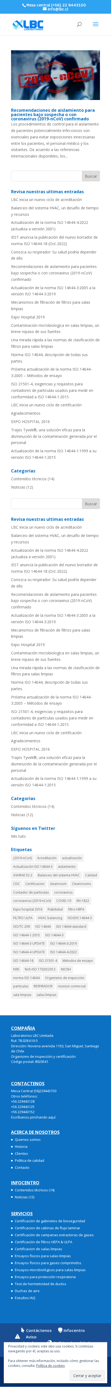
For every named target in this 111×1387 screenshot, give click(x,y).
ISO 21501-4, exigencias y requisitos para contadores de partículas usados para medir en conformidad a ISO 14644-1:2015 (52, 390)
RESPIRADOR (43, 986)
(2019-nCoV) (22, 858)
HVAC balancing (50, 918)
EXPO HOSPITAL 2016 (30, 421)
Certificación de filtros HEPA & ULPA (43, 1241)
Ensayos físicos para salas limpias (43, 1255)
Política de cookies (50, 1365)
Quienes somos (28, 1139)
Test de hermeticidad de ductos (40, 1283)
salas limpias (46, 994)
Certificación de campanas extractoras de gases (54, 1234)
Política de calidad (29, 1160)
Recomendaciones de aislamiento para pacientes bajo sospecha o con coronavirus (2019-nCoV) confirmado (53, 114)
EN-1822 (83, 900)
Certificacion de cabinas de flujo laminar (47, 1227)
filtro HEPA (76, 909)
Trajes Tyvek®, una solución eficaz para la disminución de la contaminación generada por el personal (54, 436)
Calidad (91, 875)
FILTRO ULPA (23, 918)
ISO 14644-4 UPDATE (29, 952)
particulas (20, 986)
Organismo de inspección (64, 978)
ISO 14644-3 (54, 935)
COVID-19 (63, 900)
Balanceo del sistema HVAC (59, 875)
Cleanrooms (81, 883)
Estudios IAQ (25, 1297)
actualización (72, 858)
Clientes (21, 1153)
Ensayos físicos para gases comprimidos (48, 1262)
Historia (21, 1146)
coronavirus (63, 892)
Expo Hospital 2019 (28, 317)
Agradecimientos (25, 413)
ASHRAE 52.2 (22, 875)
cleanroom (58, 883)
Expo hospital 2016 (27, 909)
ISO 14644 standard (71, 926)
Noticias (18, 487)
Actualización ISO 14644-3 (33, 866)
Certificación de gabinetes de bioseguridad (50, 1220)
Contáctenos (39, 1330)
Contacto (22, 1167)
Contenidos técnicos (29, 478)
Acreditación (47, 858)
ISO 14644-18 (23, 960)
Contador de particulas (31, 892)
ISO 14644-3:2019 (63, 943)
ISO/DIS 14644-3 (80, 918)
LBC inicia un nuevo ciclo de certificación (46, 404)
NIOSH (66, 969)
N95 (16, 969)
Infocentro (74, 1330)
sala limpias (22, 994)
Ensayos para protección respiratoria (45, 1276)
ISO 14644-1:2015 (26, 935)
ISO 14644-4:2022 (63, 952)
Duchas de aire (27, 1290)
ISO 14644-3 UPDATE (29, 943)
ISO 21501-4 (48, 960)
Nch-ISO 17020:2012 (40, 969)
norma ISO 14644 (26, 978)
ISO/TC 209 (21, 926)
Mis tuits (18, 836)
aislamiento (67, 866)
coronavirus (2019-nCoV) (32, 900)
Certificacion (34, 883)
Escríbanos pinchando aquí (33, 1117)
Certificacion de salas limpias (38, 1248)
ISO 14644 (43, 926)
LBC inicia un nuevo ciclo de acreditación (46, 199)
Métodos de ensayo (78, 960)
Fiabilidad (55, 909)
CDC (16, 883)
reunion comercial (72, 986)
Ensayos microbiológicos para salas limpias (50, 1269)
